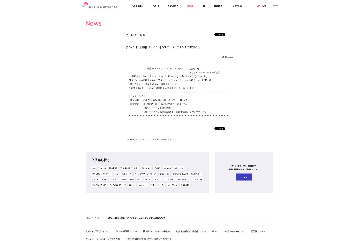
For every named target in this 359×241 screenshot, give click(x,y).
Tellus (148, 179)
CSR (104, 179)
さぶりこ (157, 179)
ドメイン (173, 139)
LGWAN (157, 168)
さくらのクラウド (99, 185)
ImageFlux (164, 173)
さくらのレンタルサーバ (136, 139)
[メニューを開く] (275, 5)
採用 (139, 179)
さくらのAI (145, 168)
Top (88, 217)
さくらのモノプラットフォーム (176, 179)
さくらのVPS (197, 179)
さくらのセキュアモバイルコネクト (187, 173)
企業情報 (185, 185)
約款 (136, 168)
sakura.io (143, 185)
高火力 (132, 185)
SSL (152, 185)
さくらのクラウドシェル (173, 168)
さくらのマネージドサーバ (145, 173)
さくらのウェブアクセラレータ (122, 179)
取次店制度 (125, 168)
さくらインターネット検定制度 (104, 168)
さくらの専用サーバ (158, 139)
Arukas (95, 179)
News (98, 217)
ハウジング (172, 185)
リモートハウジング (123, 173)
